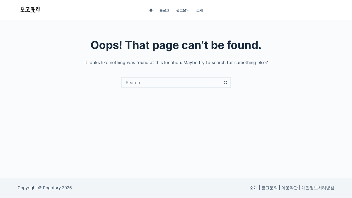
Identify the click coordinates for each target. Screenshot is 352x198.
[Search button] (225, 82)
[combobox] (171, 82)
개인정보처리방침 (317, 187)
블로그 (164, 10)
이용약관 (289, 187)
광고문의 (182, 10)
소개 (199, 10)
